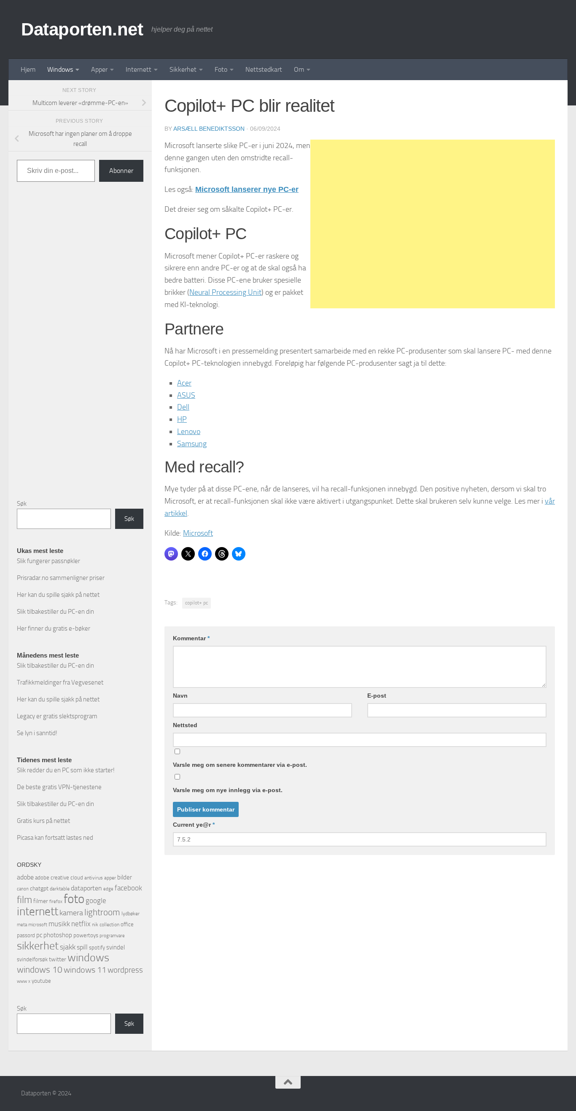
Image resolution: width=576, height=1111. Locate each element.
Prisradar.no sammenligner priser (61, 578)
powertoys (85, 935)
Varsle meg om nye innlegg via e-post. (228, 790)
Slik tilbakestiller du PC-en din (55, 611)
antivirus (93, 878)
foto (74, 899)
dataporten (86, 888)
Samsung (192, 443)
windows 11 (85, 970)
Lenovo (188, 431)
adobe (25, 877)
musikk (59, 924)
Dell (183, 407)
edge (108, 889)
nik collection (105, 925)
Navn (180, 695)
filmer (40, 901)
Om (299, 69)
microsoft (37, 925)
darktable (60, 889)
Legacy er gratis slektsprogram (57, 716)
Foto (221, 69)
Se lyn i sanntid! (37, 733)
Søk (22, 503)
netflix (81, 924)
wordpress (125, 970)
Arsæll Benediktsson (209, 128)
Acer (184, 383)
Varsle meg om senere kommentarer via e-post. (240, 764)
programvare (112, 935)
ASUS (186, 395)
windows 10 (39, 969)
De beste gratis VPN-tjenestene (59, 787)
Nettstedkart (263, 69)
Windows (60, 69)
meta (22, 925)
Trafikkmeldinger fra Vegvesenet (60, 682)
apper (110, 878)
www (22, 981)
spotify (97, 947)
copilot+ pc (196, 603)
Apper (99, 69)
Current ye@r (194, 824)
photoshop (57, 935)
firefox (55, 901)
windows (88, 957)
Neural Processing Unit (225, 292)
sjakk (67, 947)
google (96, 900)
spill (82, 947)
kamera (71, 912)
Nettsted (185, 725)
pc (39, 935)
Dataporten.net (82, 29)
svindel (115, 947)
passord (26, 935)
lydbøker (130, 914)
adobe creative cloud (59, 877)
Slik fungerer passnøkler (48, 561)
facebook (128, 888)
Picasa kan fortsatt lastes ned (55, 837)
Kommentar (191, 638)
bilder (124, 877)
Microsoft (198, 533)
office (127, 924)
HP (182, 419)
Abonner (121, 171)
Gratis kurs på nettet (43, 821)
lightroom (102, 912)
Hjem (28, 69)
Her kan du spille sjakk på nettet (58, 595)
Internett (138, 69)
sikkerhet (38, 945)
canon (23, 889)
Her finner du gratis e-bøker (53, 628)
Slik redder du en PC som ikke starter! (66, 770)
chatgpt (39, 888)
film (24, 900)
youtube (41, 981)
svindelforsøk (32, 959)
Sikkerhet (183, 69)
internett (37, 911)
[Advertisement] (432, 224)
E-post (376, 695)
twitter (57, 959)
